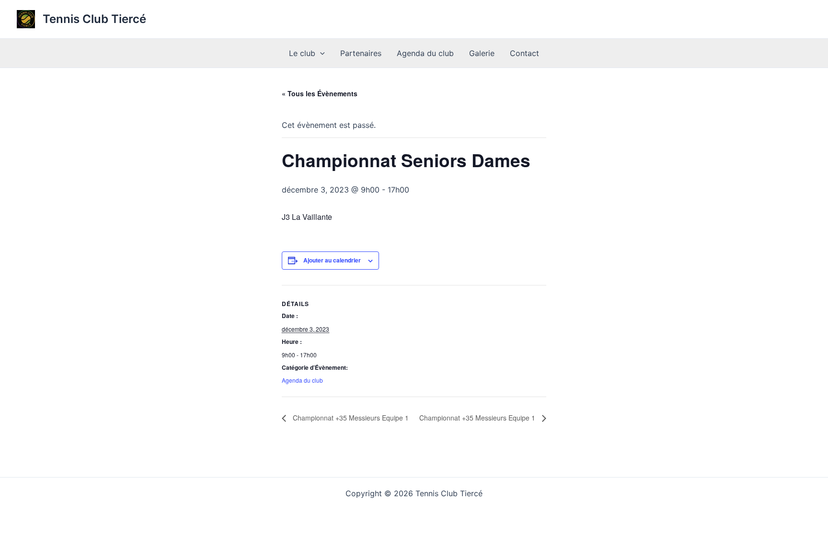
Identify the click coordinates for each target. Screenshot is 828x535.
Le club (302, 53)
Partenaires (360, 53)
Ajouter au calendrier (332, 260)
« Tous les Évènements (319, 93)
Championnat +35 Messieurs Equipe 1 (350, 417)
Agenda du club (425, 53)
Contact (524, 53)
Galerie (481, 53)
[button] (320, 53)
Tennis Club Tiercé (94, 19)
